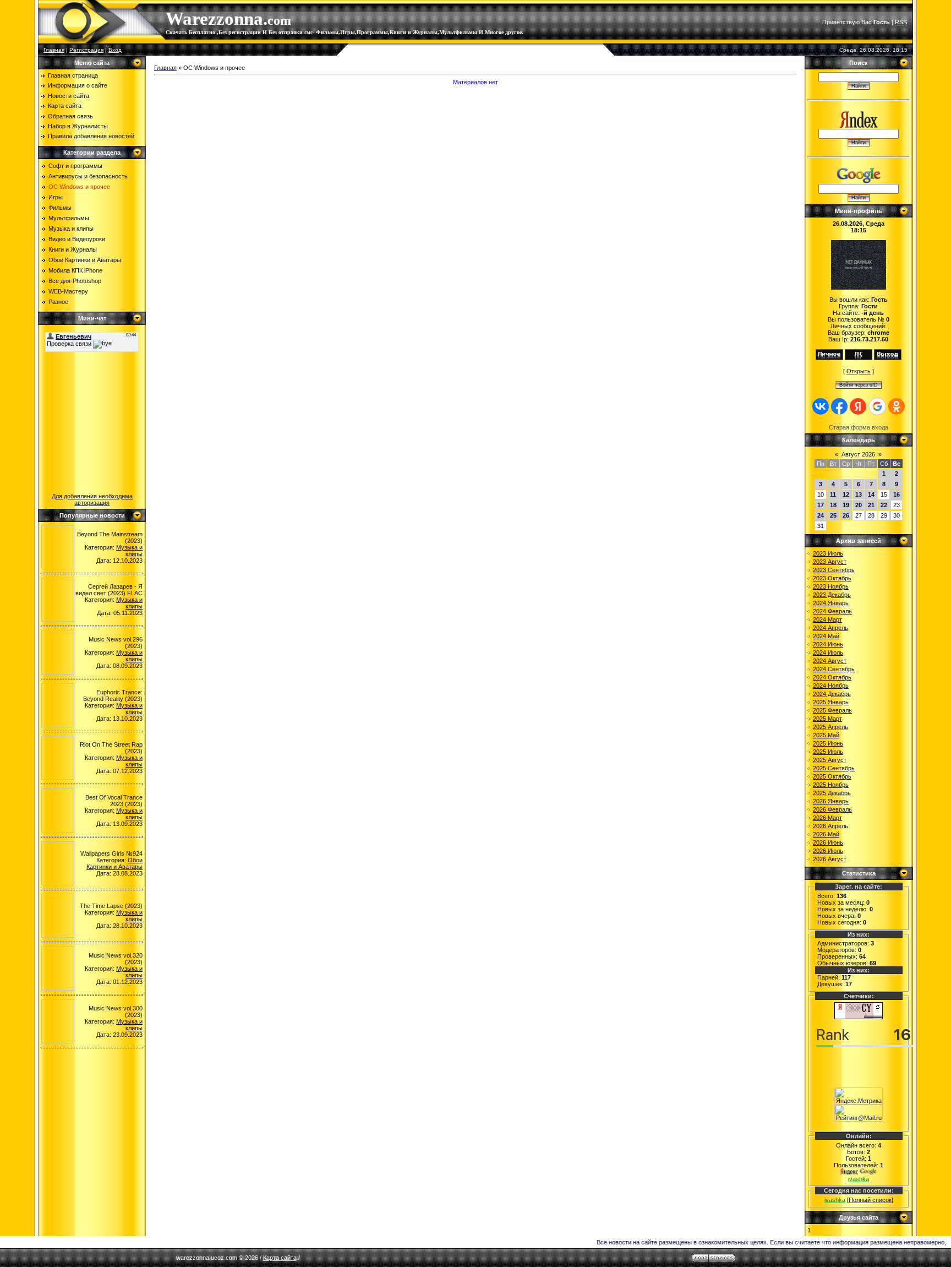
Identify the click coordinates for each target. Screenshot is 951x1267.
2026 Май (826, 834)
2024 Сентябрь (834, 669)
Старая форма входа (858, 427)
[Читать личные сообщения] (858, 358)
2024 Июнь (828, 644)
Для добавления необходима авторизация (92, 499)
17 (820, 505)
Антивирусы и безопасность (88, 176)
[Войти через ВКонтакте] (820, 406)
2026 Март (827, 817)
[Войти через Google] (877, 406)
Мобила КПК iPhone (75, 270)
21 (871, 505)
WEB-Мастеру (68, 291)
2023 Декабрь (832, 594)
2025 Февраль (832, 710)
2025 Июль (828, 751)
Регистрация (86, 50)
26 (846, 515)
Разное (58, 301)
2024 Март (827, 619)
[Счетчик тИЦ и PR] (858, 1017)
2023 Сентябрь (834, 570)
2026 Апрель (830, 826)
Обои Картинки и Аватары (84, 260)
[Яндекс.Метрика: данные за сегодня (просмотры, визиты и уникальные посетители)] (858, 1096)
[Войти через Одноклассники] (896, 406)
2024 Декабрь (832, 693)
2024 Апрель (830, 627)
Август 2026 (858, 454)
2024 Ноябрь (831, 685)
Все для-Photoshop (74, 281)
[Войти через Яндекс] (858, 406)
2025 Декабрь (832, 793)
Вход (115, 50)
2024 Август (829, 660)
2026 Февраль (832, 809)
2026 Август (829, 859)
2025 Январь (831, 702)
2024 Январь (831, 603)
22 (884, 505)
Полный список (870, 1200)
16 (896, 494)
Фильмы (60, 207)
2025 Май (826, 735)
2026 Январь (831, 801)
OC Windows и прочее (79, 186)
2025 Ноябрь (831, 784)
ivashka (858, 1179)
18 (833, 505)
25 (833, 515)
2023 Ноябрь (831, 586)
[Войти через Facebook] (839, 406)
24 (820, 515)
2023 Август (829, 561)
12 (846, 494)
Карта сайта (280, 1257)
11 (833, 494)
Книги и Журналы (72, 249)
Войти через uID (858, 385)
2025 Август (829, 760)
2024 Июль (828, 652)
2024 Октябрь (832, 677)
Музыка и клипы (71, 228)
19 (846, 505)
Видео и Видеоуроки (76, 239)
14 (871, 494)
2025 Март (827, 718)
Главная (53, 50)
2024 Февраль (832, 611)
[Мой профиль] (829, 358)
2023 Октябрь (832, 578)
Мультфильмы (68, 218)
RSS (901, 22)
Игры (55, 197)
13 (858, 494)
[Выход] (887, 358)
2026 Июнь (828, 842)
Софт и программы (75, 165)
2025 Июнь (828, 743)
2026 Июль (828, 850)
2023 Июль (828, 553)
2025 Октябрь (832, 776)
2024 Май (826, 636)
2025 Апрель (830, 727)
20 (858, 505)
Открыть (858, 371)
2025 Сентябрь (834, 768)
